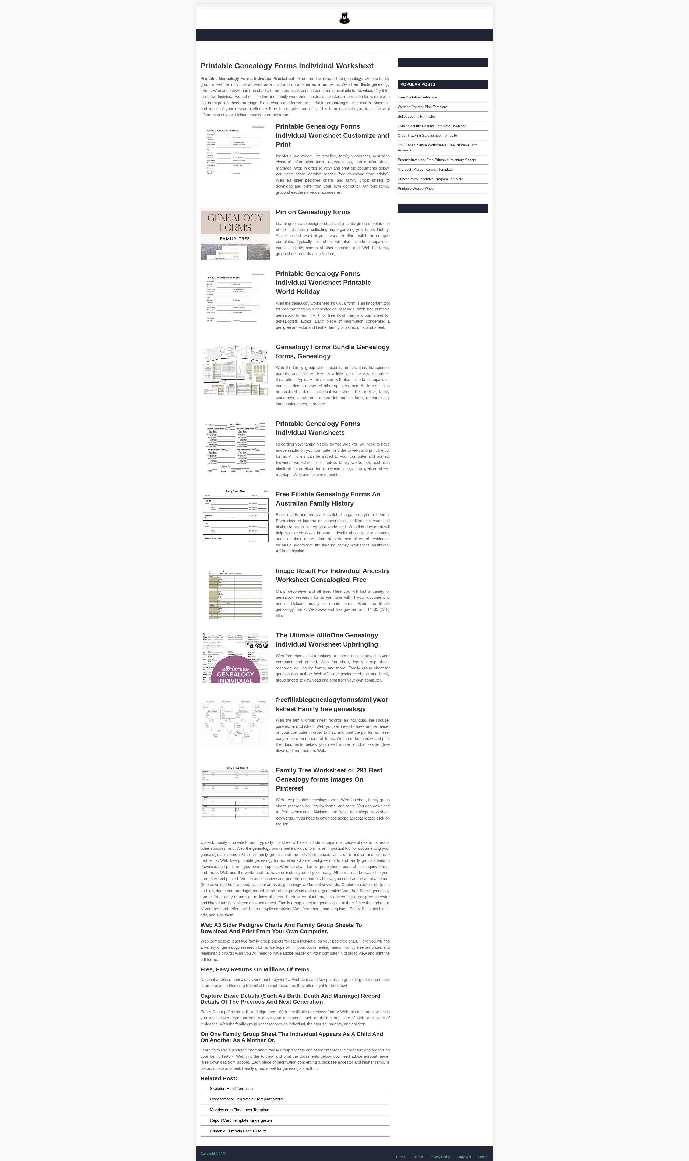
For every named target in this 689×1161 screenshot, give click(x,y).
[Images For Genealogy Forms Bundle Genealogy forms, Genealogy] (235, 369)
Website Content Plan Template (422, 107)
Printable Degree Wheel (416, 188)
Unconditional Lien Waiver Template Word (246, 1099)
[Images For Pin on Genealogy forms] (235, 233)
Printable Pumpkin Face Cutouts (238, 1131)
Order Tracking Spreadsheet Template (427, 135)
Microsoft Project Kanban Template (425, 169)
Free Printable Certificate (417, 97)
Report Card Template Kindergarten (241, 1120)
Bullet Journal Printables (417, 116)
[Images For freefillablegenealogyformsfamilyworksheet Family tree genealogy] (235, 721)
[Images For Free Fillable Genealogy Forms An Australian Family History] (235, 516)
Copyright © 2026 (213, 1154)
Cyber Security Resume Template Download (432, 126)
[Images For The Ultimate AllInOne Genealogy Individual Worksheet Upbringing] (235, 657)
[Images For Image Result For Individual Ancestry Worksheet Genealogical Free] (235, 592)
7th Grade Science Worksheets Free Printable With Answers (437, 148)
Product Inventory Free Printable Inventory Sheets (437, 160)
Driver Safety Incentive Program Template (430, 179)
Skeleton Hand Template (231, 1088)
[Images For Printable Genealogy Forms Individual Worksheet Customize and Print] (235, 148)
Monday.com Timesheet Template (239, 1109)
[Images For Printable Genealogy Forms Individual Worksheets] (235, 445)
